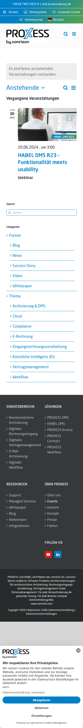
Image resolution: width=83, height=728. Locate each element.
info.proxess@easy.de (56, 4)
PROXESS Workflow (54, 449)
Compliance (22, 326)
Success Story (24, 265)
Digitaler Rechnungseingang (22, 431)
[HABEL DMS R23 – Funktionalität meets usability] (47, 124)
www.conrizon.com (41, 603)
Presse (52, 519)
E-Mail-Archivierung (18, 453)
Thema (14, 295)
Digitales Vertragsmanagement (22, 442)
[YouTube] (48, 554)
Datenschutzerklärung (61, 610)
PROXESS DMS (58, 417)
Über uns (54, 495)
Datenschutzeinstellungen (41, 613)
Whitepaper (22, 285)
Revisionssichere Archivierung (21, 420)
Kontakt (53, 513)
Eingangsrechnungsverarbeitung (40, 346)
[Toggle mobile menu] (74, 34)
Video (17, 275)
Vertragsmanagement (31, 366)
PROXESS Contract (54, 438)
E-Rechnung (23, 336)
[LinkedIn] (58, 554)
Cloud (17, 316)
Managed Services (22, 501)
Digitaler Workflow (16, 465)
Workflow (20, 376)
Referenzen (18, 519)
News (17, 255)
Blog (16, 245)
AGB (44, 610)
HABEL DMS (56, 423)
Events (52, 501)
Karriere (53, 507)
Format (15, 235)
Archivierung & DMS (29, 305)
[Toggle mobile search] (66, 34)
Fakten (52, 525)
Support (15, 495)
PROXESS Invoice (60, 429)
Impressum (33, 610)
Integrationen (19, 525)
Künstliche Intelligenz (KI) (34, 356)
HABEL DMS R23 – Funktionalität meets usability (42, 162)
